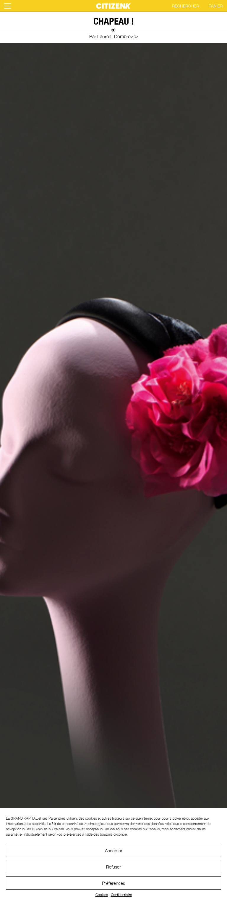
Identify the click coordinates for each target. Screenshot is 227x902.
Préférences (113, 883)
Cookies (101, 895)
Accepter (113, 850)
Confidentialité (121, 895)
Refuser (113, 866)
